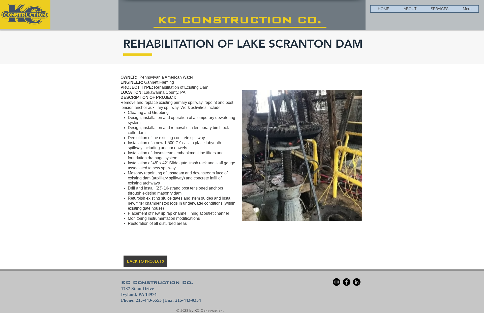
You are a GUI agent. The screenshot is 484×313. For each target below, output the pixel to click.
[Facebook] (346, 282)
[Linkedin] (356, 282)
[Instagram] (336, 282)
